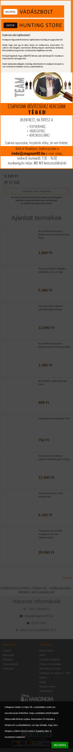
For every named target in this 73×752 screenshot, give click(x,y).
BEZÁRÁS (60, 745)
